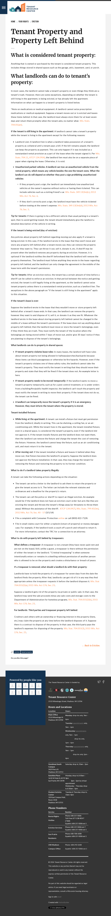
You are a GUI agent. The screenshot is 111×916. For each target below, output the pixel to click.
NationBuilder (64, 902)
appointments (78, 723)
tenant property (26, 652)
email (59, 897)
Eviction (35, 21)
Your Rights (24, 21)
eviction (17, 652)
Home (13, 21)
